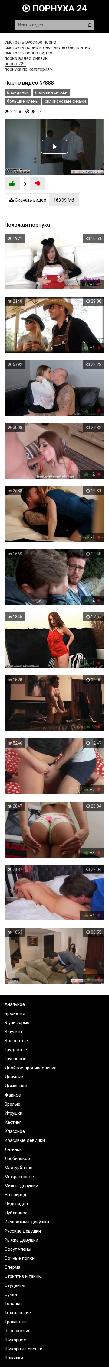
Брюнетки (15, 1013)
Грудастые (16, 1049)
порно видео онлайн (26, 58)
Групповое (15, 1059)
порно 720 (15, 63)
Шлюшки (14, 1358)
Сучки (11, 1294)
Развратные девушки (27, 1222)
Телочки (13, 1303)
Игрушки (13, 1113)
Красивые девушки (25, 1140)
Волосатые (16, 1040)
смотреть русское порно (30, 42)
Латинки (13, 1149)
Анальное (15, 1004)
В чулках (13, 1031)
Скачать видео (44, 200)
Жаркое (13, 1095)
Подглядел (16, 1204)
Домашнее (16, 1086)
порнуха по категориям (29, 69)
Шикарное (15, 1340)
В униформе (17, 1022)
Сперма (12, 1267)
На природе (17, 1194)
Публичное (16, 1213)
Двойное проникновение (31, 1068)
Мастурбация (18, 1167)
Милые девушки (21, 1185)
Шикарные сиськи (23, 1349)
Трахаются (16, 1321)
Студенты (15, 1285)
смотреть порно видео (28, 53)
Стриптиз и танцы (23, 1276)
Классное (15, 1131)
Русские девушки (23, 1231)
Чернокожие (18, 1330)
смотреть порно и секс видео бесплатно (47, 47)
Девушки (14, 1077)
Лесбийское (17, 1158)
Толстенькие (18, 1312)
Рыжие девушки (21, 1240)
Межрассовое (19, 1176)
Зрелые (12, 1104)
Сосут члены (18, 1249)
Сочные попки (20, 1258)
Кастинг (13, 1122)
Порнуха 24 (58, 8)
